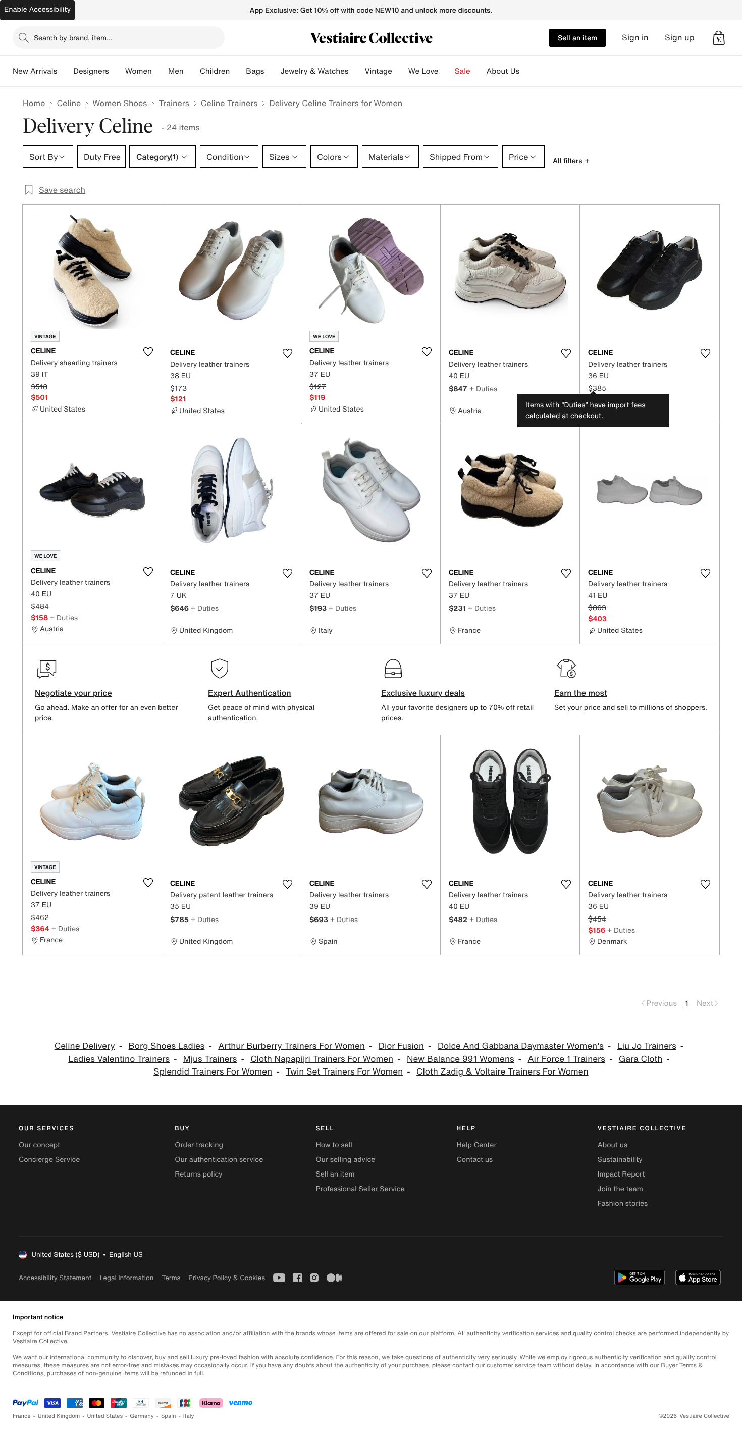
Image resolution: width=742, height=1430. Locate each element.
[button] (719, 38)
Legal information (126, 1278)
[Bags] (272, 71)
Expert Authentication (249, 693)
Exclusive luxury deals (423, 693)
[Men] (192, 71)
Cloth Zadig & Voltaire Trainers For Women (502, 1071)
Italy (188, 1416)
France (22, 1416)
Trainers (173, 103)
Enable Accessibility (37, 9)
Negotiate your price (73, 693)
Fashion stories (623, 1203)
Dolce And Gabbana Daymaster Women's (521, 1046)
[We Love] (447, 71)
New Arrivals (35, 71)
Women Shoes (119, 103)
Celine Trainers (229, 103)
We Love (423, 71)
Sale (462, 71)
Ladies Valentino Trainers (119, 1059)
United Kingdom (59, 1416)
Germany (142, 1416)
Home (34, 103)
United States (105, 1416)
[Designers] (117, 71)
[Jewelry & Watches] (356, 71)
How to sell (333, 1145)
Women (138, 71)
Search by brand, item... (73, 37)
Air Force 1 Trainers (566, 1059)
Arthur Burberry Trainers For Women (291, 1046)
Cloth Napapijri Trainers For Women (321, 1059)
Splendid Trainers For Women (212, 1071)
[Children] (238, 71)
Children (215, 71)
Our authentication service (219, 1159)
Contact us (475, 1159)
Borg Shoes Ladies (166, 1046)
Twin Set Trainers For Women (344, 1071)
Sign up (680, 37)
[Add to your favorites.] (148, 352)
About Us (503, 71)
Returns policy (198, 1174)
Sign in (635, 37)
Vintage (378, 71)
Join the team (620, 1189)
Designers (91, 71)
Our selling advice (345, 1159)
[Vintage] (400, 71)
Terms (171, 1278)
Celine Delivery (85, 1046)
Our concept (39, 1145)
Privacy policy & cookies (226, 1278)
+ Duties (483, 388)
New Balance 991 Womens (460, 1059)
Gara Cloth (641, 1059)
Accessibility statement (55, 1278)
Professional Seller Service (359, 1189)
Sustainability (620, 1159)
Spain (168, 1416)
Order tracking (199, 1145)
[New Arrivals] (65, 71)
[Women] (160, 71)
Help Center (477, 1145)
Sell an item (577, 37)
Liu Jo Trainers (646, 1046)
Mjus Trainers (210, 1059)
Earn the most (580, 693)
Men (176, 71)
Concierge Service (49, 1159)
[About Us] (527, 71)
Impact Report (621, 1174)
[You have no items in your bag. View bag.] (719, 38)
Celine (69, 103)
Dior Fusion (401, 1046)
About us (612, 1145)
